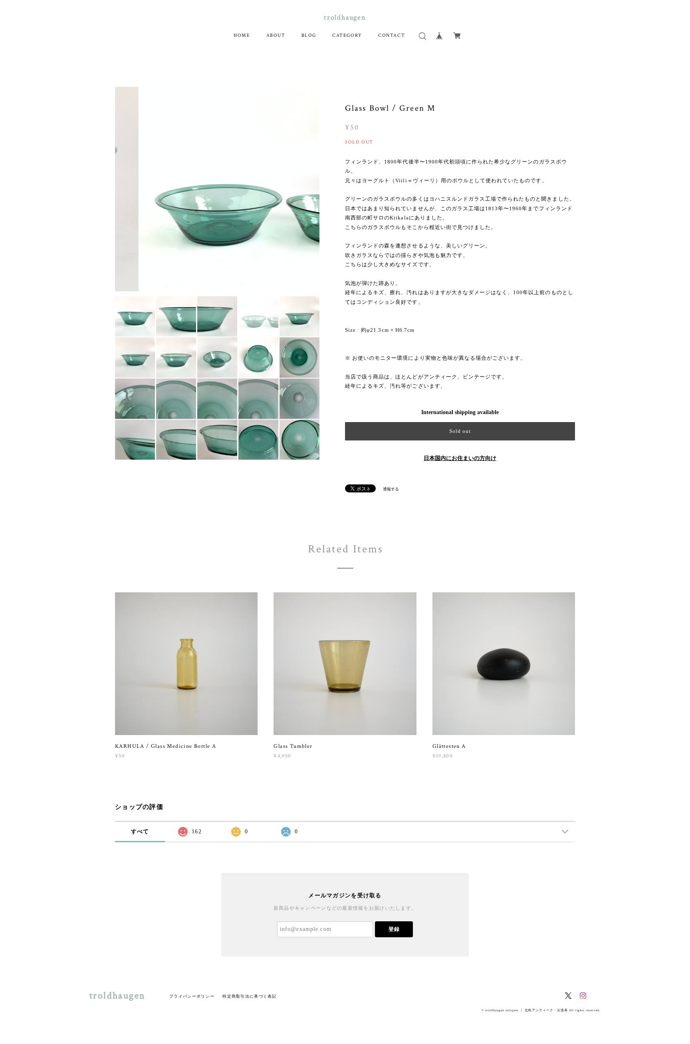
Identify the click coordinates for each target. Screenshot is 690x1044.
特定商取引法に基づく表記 (249, 996)
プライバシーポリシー (191, 996)
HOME (242, 35)
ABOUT (276, 35)
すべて (140, 832)
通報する (391, 489)
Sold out (460, 431)
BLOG (308, 35)
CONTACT (391, 35)
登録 (394, 929)
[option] (217, 189)
